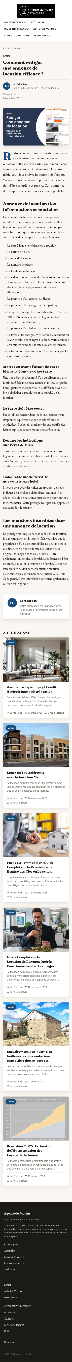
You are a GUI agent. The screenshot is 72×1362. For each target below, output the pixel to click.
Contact (9, 1319)
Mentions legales (14, 1325)
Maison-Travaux (15, 22)
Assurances (41, 35)
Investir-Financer (17, 29)
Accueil (7, 48)
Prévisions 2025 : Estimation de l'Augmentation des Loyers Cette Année (29, 1150)
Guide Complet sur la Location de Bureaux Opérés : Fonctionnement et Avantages (30, 961)
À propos (25, 613)
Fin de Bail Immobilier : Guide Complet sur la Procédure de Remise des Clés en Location (30, 867)
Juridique (23, 35)
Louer (8, 35)
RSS (6, 1331)
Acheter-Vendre (44, 29)
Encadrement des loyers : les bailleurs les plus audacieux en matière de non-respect (29, 1056)
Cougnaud (9, 1342)
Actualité (38, 22)
